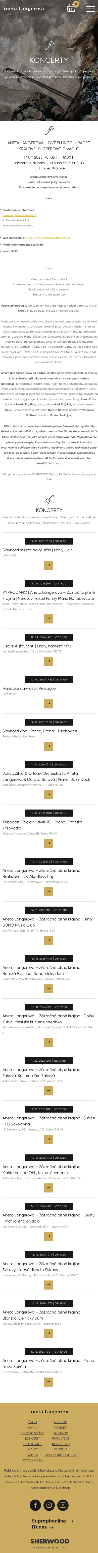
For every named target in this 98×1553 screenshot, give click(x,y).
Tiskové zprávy (32, 1433)
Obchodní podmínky (61, 1455)
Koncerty (32, 1438)
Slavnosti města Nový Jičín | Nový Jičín (38, 550)
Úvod (32, 1422)
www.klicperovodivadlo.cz (19, 215)
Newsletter (61, 1444)
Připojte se (60, 1438)
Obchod (60, 1422)
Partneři (60, 1427)
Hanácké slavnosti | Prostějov (29, 688)
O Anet (32, 1449)
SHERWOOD (49, 1543)
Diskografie (32, 1444)
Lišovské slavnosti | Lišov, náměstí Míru (37, 646)
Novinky (32, 1427)
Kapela (32, 1455)
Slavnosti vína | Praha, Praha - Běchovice (40, 731)
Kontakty (61, 1433)
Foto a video (32, 1460)
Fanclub (60, 1449)
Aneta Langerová (23, 9)
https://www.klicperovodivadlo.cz (48, 238)
